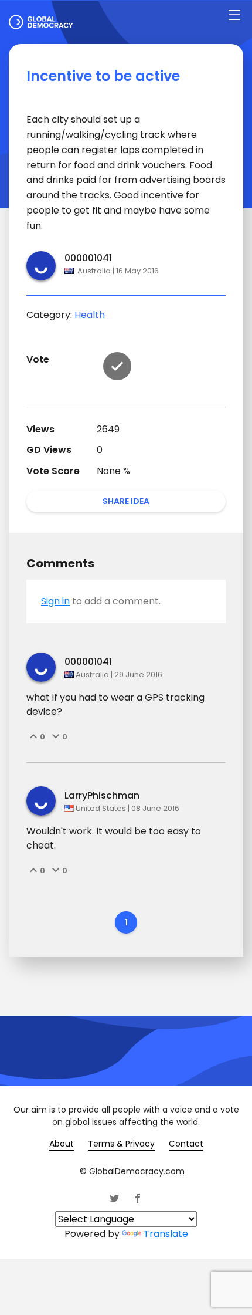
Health (89, 315)
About (61, 1144)
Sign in (55, 601)
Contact (186, 1144)
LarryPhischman (101, 795)
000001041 (88, 258)
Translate (166, 1233)
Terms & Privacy (121, 1144)
